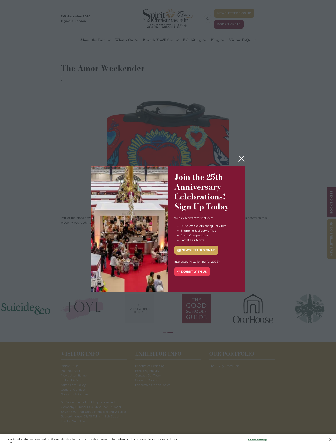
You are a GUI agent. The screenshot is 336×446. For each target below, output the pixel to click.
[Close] (330, 439)
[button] (241, 159)
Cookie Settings (257, 439)
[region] (168, 440)
